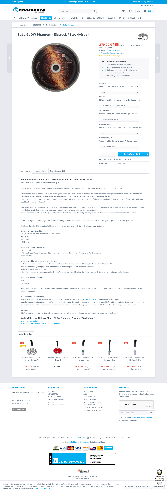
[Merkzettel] (123, 11)
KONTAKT (51, 391)
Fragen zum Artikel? (30, 321)
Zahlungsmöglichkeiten (80, 442)
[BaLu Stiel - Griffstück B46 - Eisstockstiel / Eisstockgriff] (135, 347)
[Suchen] (95, 11)
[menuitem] (78, 11)
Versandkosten (77, 437)
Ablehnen (129, 486)
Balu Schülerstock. (92, 299)
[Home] (14, 18)
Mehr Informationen (43, 488)
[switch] (159, 483)
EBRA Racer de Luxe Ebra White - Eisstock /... (31, 359)
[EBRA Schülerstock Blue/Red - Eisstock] (57, 347)
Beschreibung (24, 171)
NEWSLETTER (53, 394)
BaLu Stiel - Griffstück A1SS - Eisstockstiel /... (83, 359)
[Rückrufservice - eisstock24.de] (29, 409)
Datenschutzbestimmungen (141, 417)
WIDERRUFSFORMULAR (92, 402)
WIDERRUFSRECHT (90, 399)
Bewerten (131, 159)
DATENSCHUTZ (89, 405)
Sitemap (51, 402)
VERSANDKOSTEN (90, 397)
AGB (85, 394)
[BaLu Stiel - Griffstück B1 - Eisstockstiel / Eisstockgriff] (109, 347)
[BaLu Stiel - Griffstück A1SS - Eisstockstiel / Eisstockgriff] (83, 347)
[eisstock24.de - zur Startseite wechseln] (30, 11)
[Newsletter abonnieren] (151, 412)
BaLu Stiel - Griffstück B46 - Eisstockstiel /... (135, 359)
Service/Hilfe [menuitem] (148, 6)
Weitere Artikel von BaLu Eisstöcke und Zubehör (41, 323)
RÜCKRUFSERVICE (54, 397)
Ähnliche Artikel (25, 334)
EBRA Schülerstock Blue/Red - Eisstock (57, 359)
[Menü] (163, 469)
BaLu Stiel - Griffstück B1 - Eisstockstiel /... (109, 359)
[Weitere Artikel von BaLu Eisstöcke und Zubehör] (143, 37)
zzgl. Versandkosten (113, 50)
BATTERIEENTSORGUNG (93, 410)
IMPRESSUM (88, 391)
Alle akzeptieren (142, 486)
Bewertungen (57, 171)
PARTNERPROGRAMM (56, 399)
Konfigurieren (158, 486)
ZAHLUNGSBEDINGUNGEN (93, 407)
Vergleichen (106, 159)
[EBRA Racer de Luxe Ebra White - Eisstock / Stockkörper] (32, 347)
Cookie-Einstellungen (56, 405)
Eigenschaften (40, 171)
